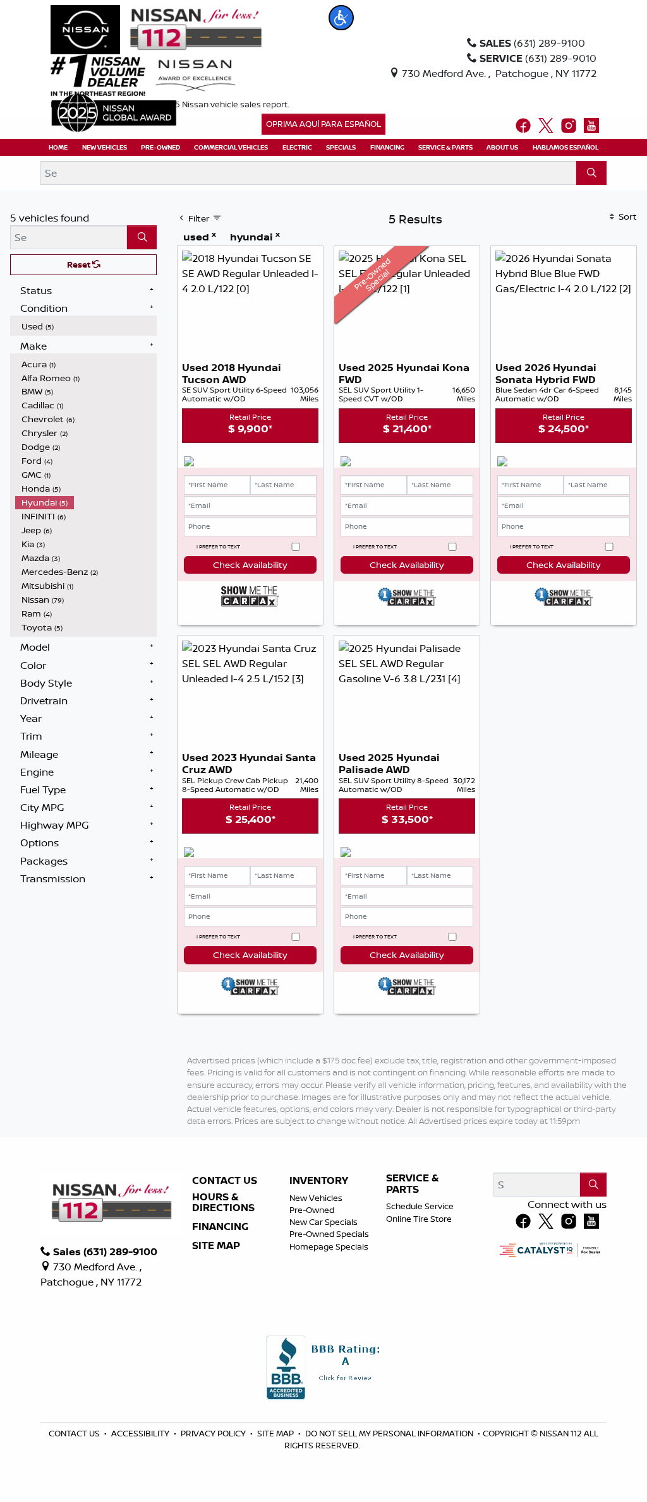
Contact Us (224, 1180)
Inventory (318, 1180)
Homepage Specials (328, 1246)
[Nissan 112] (156, 28)
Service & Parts (412, 1184)
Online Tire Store (419, 1218)
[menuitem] (86, 326)
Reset (79, 264)
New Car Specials (323, 1221)
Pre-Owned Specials (329, 1233)
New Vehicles (315, 1197)
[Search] (591, 173)
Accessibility (141, 1433)
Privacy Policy (214, 1433)
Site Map (216, 1245)
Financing (220, 1227)
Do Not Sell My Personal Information (390, 1433)
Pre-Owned (311, 1209)
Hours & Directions (223, 1203)
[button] (341, 17)
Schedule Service (420, 1206)
